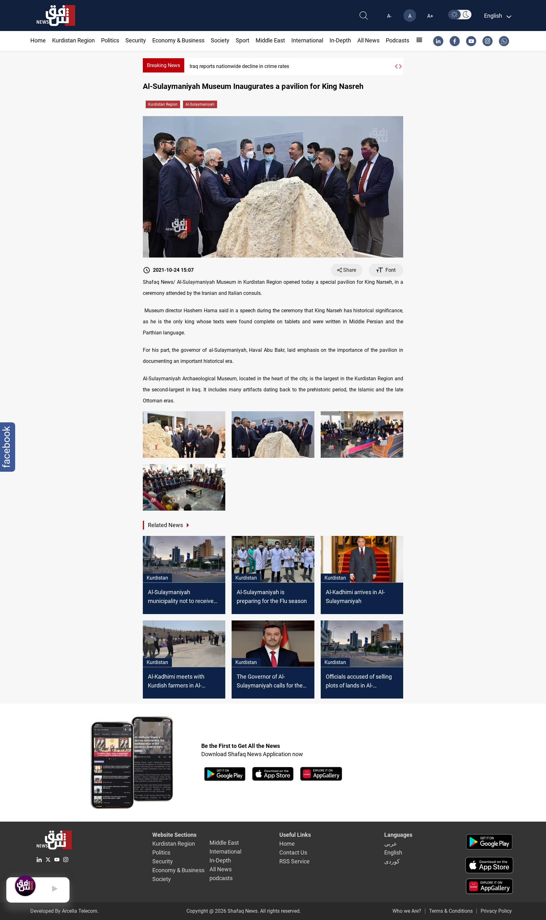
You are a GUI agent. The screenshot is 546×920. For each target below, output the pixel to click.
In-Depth (340, 40)
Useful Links (295, 834)
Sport (242, 40)
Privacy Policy (496, 911)
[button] (395, 66)
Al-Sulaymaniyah (200, 104)
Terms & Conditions (451, 911)
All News (368, 40)
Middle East (270, 40)
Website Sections (174, 834)
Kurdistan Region (73, 40)
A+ (430, 16)
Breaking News (163, 65)
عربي (390, 843)
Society (220, 40)
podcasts (397, 40)
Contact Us (293, 852)
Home (38, 40)
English (393, 852)
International (307, 40)
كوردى (392, 861)
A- (389, 16)
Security (135, 40)
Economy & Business (178, 40)
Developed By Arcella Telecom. (64, 911)
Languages (398, 834)
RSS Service (294, 861)
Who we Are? (406, 911)
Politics (110, 40)
